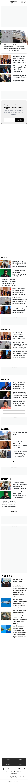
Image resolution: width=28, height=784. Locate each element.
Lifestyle (20, 764)
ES (15, 776)
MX (23, 776)
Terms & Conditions (18, 771)
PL (14, 777)
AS (7, 776)
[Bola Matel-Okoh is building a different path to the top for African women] (14, 404)
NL (11, 777)
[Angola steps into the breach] (14, 435)
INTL (4, 776)
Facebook (3, 769)
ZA (16, 777)
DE (13, 776)
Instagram (14, 769)
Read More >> (14, 362)
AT (10, 776)
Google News (19, 769)
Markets (7, 759)
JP (20, 776)
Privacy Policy (14, 773)
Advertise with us (9, 771)
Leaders (20, 759)
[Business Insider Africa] (14, 2)
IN (18, 776)
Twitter (9, 769)
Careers (7, 764)
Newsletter (25, 769)
